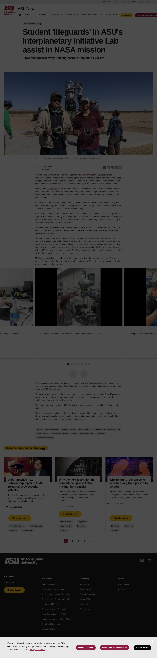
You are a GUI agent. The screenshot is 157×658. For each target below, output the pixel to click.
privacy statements (37, 650)
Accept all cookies (86, 647)
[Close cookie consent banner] (152, 641)
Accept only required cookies (114, 647)
